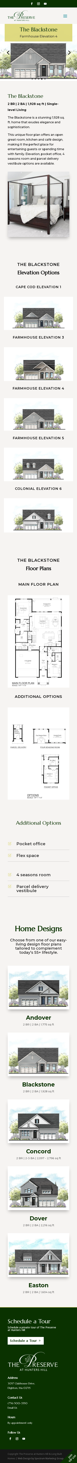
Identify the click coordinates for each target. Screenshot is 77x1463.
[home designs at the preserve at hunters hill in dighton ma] (38, 329)
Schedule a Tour (23, 1340)
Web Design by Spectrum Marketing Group (41, 1458)
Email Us (12, 1407)
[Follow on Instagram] (38, 3)
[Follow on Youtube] (45, 3)
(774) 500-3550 (17, 1403)
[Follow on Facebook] (31, 3)
